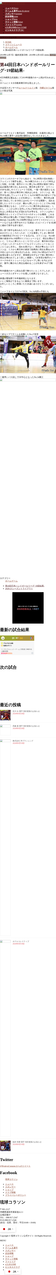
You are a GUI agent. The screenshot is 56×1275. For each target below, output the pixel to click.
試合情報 (9, 1253)
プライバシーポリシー (15, 1195)
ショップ (9, 1190)
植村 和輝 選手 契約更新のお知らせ (27, 1142)
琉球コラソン (11, 1179)
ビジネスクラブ (12, 1267)
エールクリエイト (27, 88)
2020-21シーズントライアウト (19, 588)
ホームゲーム (11, 581)
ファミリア (10, 1261)
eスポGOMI (10, 1264)
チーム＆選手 (11, 1248)
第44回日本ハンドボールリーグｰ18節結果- (24, 586)
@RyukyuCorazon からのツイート (15, 1166)
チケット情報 (11, 1259)
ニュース (9, 1184)
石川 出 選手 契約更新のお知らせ (26, 711)
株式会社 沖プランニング (23, 741)
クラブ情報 (10, 1192)
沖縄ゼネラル (46, 88)
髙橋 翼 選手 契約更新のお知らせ (26, 726)
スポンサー (10, 1187)
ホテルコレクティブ (21, 941)
